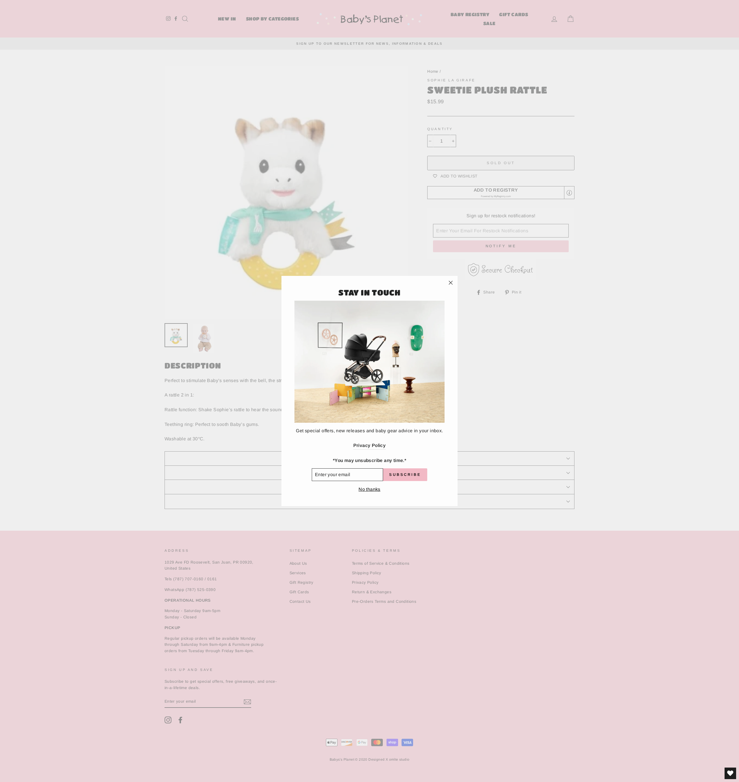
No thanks (369, 489)
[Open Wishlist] (730, 773)
